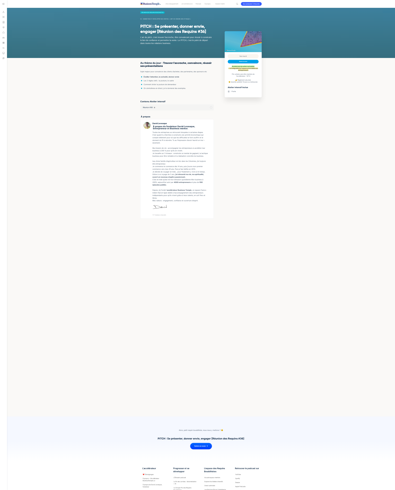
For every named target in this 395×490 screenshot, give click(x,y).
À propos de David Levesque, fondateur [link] (152, 486)
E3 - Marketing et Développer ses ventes (154, 19)
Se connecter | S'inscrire (251, 4)
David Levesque (159, 123)
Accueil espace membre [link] (212, 477)
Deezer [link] (237, 482)
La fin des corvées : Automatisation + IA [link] (185, 483)
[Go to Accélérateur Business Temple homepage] (150, 3)
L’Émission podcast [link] (180, 477)
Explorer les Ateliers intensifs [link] (213, 481)
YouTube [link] (238, 474)
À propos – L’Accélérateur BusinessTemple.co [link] (151, 479)
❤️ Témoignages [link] (148, 474)
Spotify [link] (237, 478)
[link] (3, 32)
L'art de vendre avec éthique (180, 19)
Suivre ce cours (243, 61)
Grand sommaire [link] (209, 485)
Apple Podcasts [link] (240, 486)
